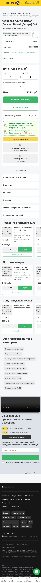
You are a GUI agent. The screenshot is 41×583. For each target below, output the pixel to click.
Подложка (6, 526)
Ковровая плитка (18, 513)
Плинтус (15, 526)
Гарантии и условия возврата (12, 499)
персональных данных (31, 462)
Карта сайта (5, 557)
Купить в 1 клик (17, 254)
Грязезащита (26, 526)
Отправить (20, 458)
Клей (30, 522)
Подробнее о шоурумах (16, 437)
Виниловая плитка (9, 517)
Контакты (5, 506)
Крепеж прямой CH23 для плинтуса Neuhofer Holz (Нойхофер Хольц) (23, 307)
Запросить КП (20, 170)
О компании (6, 496)
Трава (24, 522)
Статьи (20, 496)
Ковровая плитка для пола (19, 13)
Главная (4, 13)
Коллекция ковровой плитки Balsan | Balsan (20, 359)
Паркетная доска (24, 517)
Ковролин (6, 513)
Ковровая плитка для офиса (14, 363)
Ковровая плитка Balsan (13, 354)
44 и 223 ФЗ (29, 496)
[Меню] (3, 3)
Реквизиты (27, 503)
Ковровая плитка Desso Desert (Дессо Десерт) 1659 (23, 230)
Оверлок (27, 499)
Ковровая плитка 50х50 (13, 388)
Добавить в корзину (20, 100)
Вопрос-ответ (14, 506)
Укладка (4, 503)
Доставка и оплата (15, 503)
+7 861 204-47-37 (32, 2)
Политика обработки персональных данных (24, 557)
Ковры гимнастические (10, 522)
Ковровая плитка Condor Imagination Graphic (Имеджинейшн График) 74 (22, 270)
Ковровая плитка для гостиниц (15, 368)
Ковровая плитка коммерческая (16, 373)
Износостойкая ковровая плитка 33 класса (19, 383)
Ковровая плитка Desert (13, 378)
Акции (14, 496)
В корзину (25, 249)
